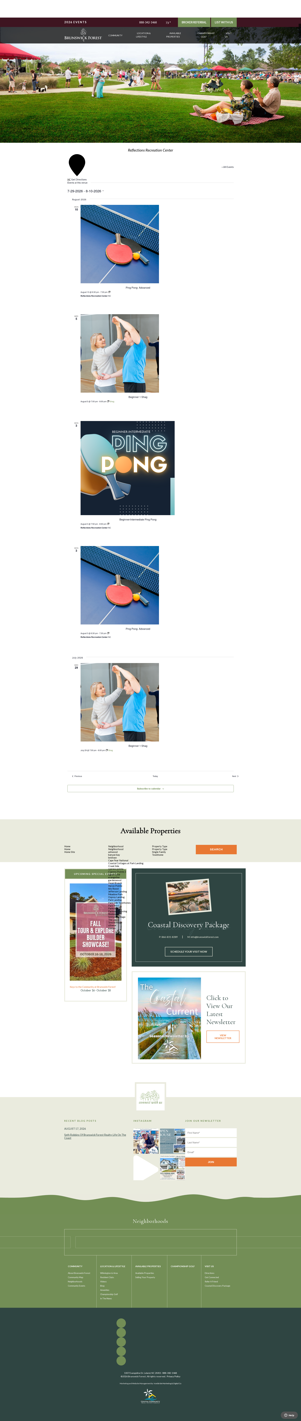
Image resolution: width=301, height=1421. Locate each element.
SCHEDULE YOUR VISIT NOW (188, 951)
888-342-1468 (148, 22)
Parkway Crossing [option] (117, 911)
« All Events (228, 166)
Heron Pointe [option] (115, 885)
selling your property (145, 1277)
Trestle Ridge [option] (115, 922)
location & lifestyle (143, 35)
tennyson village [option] (116, 916)
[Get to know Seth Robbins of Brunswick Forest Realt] (145, 1141)
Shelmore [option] (113, 914)
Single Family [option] (159, 851)
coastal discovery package (217, 1286)
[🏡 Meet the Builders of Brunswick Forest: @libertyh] (172, 1167)
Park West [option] (113, 905)
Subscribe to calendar (149, 788)
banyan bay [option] (114, 854)
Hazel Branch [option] (115, 883)
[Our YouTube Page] (300, 29)
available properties (173, 35)
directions (209, 1273)
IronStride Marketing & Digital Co (167, 1383)
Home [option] (67, 849)
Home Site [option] (69, 851)
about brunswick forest (79, 1273)
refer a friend (211, 1281)
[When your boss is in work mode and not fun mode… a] (145, 1167)
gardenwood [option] (114, 880)
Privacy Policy (173, 1376)
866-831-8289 (170, 937)
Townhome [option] (157, 854)
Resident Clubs (107, 1277)
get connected (212, 1277)
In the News (106, 1298)
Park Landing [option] (115, 899)
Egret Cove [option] (114, 874)
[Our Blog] (300, 34)
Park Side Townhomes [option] (119, 902)
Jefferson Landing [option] (117, 891)
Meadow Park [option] (115, 894)
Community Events (76, 1286)
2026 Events (75, 22)
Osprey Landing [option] (116, 897)
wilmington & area (109, 1273)
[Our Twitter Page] (300, 27)
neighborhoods (75, 1281)
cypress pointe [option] (115, 868)
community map (75, 1277)
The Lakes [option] (113, 919)
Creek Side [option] (113, 866)
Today (155, 776)
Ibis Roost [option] (113, 888)
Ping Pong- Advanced (138, 287)
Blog (102, 1286)
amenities (104, 1290)
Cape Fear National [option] (118, 860)
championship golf (206, 35)
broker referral (194, 22)
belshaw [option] (112, 857)
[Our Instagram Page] (300, 32)
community (115, 35)
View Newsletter (223, 1037)
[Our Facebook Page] (300, 25)
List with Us (224, 22)
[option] (95, 937)
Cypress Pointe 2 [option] (117, 871)
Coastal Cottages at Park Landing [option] (125, 863)
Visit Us (228, 35)
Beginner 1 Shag (138, 397)
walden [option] (112, 928)
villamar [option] (112, 925)
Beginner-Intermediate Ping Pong (137, 519)
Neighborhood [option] (115, 849)
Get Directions (79, 179)
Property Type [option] (159, 849)
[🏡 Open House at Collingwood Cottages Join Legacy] (172, 1141)
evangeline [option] (114, 877)
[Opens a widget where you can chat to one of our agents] (289, 1415)
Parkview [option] (113, 908)
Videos (103, 1281)
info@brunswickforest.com (205, 937)
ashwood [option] (113, 851)
